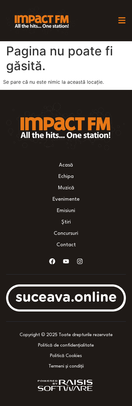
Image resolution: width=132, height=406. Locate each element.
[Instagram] (80, 261)
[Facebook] (52, 261)
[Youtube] (66, 261)
